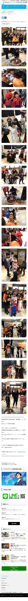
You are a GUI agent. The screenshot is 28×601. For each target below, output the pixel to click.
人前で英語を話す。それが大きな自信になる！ (18, 557)
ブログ (3, 580)
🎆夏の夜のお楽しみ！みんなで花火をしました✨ (18, 546)
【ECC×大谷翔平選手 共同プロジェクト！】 (11, 519)
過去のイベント (11, 13)
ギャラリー (4, 590)
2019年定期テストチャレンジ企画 (9, 464)
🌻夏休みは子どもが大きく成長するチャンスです (12, 509)
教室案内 (3, 587)
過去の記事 (14, 523)
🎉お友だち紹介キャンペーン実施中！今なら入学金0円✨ (14, 514)
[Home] (3, 6)
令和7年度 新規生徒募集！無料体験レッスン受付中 (12, 592)
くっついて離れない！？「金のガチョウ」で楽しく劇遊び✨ (18, 534)
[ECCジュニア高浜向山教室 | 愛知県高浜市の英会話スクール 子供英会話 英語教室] (15, 2)
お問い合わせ (4, 583)
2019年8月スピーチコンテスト (8, 463)
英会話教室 (4, 578)
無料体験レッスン (5, 585)
